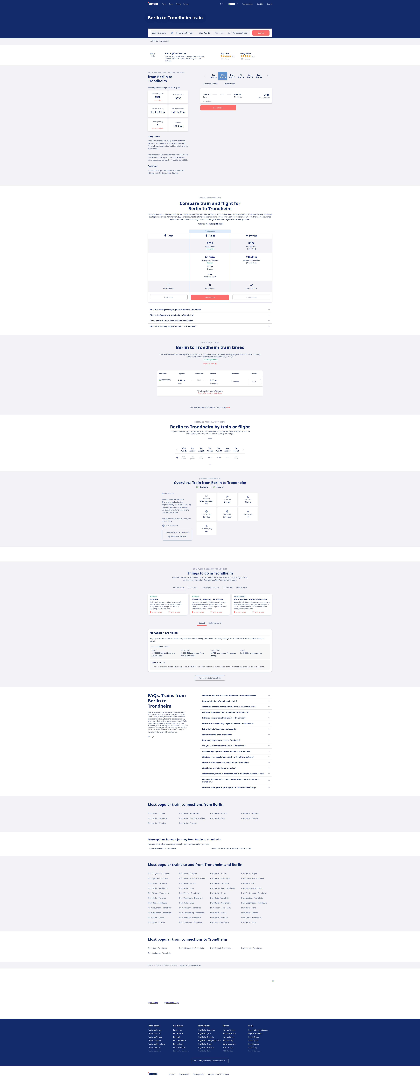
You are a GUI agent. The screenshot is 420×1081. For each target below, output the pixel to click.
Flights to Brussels (206, 1037)
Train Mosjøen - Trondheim (252, 898)
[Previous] (176, 449)
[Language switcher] (233, 4)
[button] (205, 33)
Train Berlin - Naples (249, 873)
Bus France (178, 1033)
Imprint (172, 1074)
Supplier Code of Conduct (218, 1074)
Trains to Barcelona (156, 1044)
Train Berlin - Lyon (186, 888)
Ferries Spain (228, 1037)
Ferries (185, 4)
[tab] (210, 83)
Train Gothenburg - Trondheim (191, 913)
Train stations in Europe (258, 1030)
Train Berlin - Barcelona (219, 883)
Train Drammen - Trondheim (159, 913)
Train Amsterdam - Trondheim (222, 888)
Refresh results (208, 364)
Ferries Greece (229, 1030)
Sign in (269, 4)
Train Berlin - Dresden (157, 823)
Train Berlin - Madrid (156, 922)
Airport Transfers (255, 1033)
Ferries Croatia (229, 1033)
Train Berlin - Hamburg (157, 818)
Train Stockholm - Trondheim (191, 922)
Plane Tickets (204, 1026)
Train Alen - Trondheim (219, 922)
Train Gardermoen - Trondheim (254, 893)
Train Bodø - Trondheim (219, 898)
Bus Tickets (178, 1026)
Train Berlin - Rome (218, 893)
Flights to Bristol (205, 1044)
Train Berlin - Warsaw (250, 813)
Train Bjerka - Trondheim (158, 878)
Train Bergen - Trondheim (251, 888)
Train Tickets (153, 1026)
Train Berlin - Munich (218, 813)
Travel (250, 1026)
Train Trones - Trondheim (158, 893)
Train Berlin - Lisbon (156, 917)
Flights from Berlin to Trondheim (162, 848)
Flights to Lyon (204, 1033)
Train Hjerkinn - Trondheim (190, 917)
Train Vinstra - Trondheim (189, 893)
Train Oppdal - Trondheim (220, 948)
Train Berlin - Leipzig (249, 818)
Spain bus (177, 1030)
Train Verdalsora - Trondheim (191, 898)
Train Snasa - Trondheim (251, 917)
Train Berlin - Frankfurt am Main (192, 818)
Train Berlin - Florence (157, 898)
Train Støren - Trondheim (220, 908)
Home (150, 965)
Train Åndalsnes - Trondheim (160, 953)
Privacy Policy (198, 1074)
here (228, 407)
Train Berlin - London (249, 913)
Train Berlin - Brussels (219, 917)
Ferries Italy (228, 1040)
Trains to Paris (154, 1033)
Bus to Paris (178, 1044)
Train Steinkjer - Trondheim (190, 908)
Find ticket (157, 100)
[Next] (267, 76)
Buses (171, 4)
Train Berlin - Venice (218, 873)
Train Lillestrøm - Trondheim (252, 878)
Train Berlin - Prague (156, 813)
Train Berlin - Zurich (249, 922)
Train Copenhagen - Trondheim (254, 903)
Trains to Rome (154, 1030)
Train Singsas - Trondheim (158, 873)
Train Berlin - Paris (217, 818)
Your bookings (247, 4)
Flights (178, 4)
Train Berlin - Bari (248, 883)
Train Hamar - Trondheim (251, 948)
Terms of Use (184, 1074)
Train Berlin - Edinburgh (220, 878)
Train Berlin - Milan (186, 903)
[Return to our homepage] (155, 4)
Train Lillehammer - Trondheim (191, 948)
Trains (164, 4)
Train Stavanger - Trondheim (159, 908)
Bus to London (179, 1040)
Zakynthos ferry (230, 1044)
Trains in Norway (171, 965)
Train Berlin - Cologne (188, 823)
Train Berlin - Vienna (218, 913)
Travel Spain (253, 1040)
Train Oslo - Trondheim (157, 903)
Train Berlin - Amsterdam (189, 813)
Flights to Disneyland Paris (209, 1040)
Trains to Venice (155, 1037)
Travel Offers (253, 1037)
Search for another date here (210, 393)
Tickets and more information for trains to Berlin (231, 848)
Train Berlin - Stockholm (158, 888)
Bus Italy (177, 1037)
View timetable (157, 128)
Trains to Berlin (154, 1040)
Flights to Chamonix (206, 1030)
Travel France (253, 1044)
